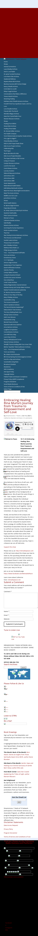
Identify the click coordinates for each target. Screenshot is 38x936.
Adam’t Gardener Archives (11, 305)
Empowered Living (9, 319)
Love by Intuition (9, 171)
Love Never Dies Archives (11, 76)
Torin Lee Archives (9, 255)
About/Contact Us (19, 9)
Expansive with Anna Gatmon (13, 324)
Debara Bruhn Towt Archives (12, 310)
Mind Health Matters (10, 203)
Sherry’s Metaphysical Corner (12, 339)
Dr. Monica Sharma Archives (12, 292)
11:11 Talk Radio (8, 260)
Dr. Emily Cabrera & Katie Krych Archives (16, 210)
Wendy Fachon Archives (11, 315)
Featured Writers (19, 26)
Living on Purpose (9, 161)
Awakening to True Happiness (13, 265)
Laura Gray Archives (10, 337)
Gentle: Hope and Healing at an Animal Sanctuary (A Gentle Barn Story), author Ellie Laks (18, 765)
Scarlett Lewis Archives (10, 240)
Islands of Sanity (9, 270)
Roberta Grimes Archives (11, 225)
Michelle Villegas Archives (11, 114)
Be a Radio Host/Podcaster (12, 354)
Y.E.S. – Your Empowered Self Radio (14, 253)
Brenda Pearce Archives (11, 322)
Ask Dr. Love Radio (9, 71)
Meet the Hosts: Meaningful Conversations (17, 191)
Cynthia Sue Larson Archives (12, 277)
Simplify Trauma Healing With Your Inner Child (18, 344)
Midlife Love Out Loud (10, 196)
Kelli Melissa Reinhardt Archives (13, 188)
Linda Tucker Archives (10, 282)
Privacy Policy (8, 829)
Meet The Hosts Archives (11, 193)
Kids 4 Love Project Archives (12, 146)
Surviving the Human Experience (14, 228)
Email (6, 615)
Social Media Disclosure (11, 384)
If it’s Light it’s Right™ (10, 138)
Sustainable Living (9, 300)
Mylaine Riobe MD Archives (12, 81)
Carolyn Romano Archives (11, 163)
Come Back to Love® (10, 89)
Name (6, 611)
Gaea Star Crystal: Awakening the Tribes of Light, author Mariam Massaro (16, 774)
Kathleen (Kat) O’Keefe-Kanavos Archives (16, 101)
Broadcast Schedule (10, 364)
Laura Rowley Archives (10, 69)
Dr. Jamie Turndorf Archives (12, 74)
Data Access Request (11, 825)
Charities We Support (19, 38)
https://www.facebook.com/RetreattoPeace (18, 574)
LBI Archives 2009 (9, 178)
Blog (19, 33)
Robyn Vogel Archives (10, 91)
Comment (8, 591)
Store (19, 54)
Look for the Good (9, 166)
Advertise (19, 11)
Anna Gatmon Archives (11, 327)
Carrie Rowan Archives (10, 168)
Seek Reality (7, 223)
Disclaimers (7, 367)
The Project (7, 151)
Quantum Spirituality (10, 213)
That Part (6, 233)
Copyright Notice (9, 374)
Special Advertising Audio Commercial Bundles (19, 14)
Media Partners (19, 40)
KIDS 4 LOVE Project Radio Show (13, 143)
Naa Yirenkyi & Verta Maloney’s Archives (16, 235)
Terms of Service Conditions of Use (14, 387)
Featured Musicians (19, 45)
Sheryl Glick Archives (10, 126)
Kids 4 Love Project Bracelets (12, 156)
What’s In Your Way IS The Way (13, 295)
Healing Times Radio (10, 128)
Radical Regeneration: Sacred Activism (15, 285)
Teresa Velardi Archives (11, 96)
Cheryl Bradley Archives (11, 141)
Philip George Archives (10, 250)
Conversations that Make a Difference (15, 94)
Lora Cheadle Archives (10, 109)
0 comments (28, 418)
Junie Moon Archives (10, 198)
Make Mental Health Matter (12, 185)
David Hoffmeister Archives (12, 267)
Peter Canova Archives (10, 215)
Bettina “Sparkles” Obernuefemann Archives (17, 347)
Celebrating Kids (9, 148)
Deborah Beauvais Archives (12, 173)
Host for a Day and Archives (12, 359)
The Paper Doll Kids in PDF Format (14, 158)
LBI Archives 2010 (9, 176)
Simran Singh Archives (10, 262)
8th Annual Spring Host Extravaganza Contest (17, 357)
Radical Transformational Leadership (15, 290)
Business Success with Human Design (15, 84)
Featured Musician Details (19, 47)
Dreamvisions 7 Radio (13, 416)
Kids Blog (19, 35)
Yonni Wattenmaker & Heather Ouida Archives (18, 136)
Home (6, 62)
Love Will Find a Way (10, 334)
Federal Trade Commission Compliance (15, 377)
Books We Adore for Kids (19, 30)
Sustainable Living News (11, 362)
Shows (6, 64)
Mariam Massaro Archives (11, 119)
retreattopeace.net (14, 580)
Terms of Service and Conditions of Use (17, 837)
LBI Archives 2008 (9, 181)
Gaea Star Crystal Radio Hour (12, 116)
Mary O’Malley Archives (11, 297)
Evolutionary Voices (10, 257)
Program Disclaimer (10, 833)
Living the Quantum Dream (12, 275)
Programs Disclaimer (10, 382)
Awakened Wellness (10, 79)
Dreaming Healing (9, 99)
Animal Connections (10, 66)
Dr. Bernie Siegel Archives (11, 205)
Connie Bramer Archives (11, 332)
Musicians (19, 42)
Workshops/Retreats (19, 52)
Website (6, 619)
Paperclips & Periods (10, 208)
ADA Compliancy (9, 369)
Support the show (10, 547)
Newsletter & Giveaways (19, 16)
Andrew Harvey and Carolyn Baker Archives (17, 287)
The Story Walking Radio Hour (13, 312)
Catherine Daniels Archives (12, 220)
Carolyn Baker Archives (11, 272)
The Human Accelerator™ (11, 302)
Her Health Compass (10, 133)
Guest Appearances (10, 183)
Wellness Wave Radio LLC (11, 248)
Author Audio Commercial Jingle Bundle (19, 23)
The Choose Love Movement (12, 238)
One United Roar (9, 280)
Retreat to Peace (9, 218)
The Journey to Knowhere (11, 243)
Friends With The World (11, 111)
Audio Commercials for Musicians (19, 50)
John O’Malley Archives (10, 245)
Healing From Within (10, 123)
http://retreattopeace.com (24, 551)
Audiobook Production (19, 21)
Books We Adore (19, 19)
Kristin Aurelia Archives (11, 230)
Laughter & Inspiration (10, 329)
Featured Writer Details (19, 28)
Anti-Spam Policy (9, 372)
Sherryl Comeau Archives (11, 342)
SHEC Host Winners (10, 317)
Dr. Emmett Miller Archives (12, 131)
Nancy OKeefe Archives (11, 86)
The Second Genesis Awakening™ (14, 307)
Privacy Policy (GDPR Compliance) (14, 379)
